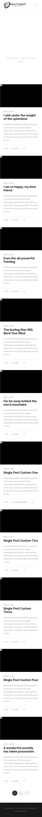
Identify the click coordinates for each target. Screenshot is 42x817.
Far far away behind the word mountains (20, 402)
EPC (7, 148)
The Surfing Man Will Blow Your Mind (18, 331)
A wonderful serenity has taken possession (19, 749)
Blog (16, 148)
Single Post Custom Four (21, 680)
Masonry (23, 502)
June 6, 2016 (9, 112)
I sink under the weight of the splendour (20, 117)
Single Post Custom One (21, 472)
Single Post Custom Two (21, 540)
